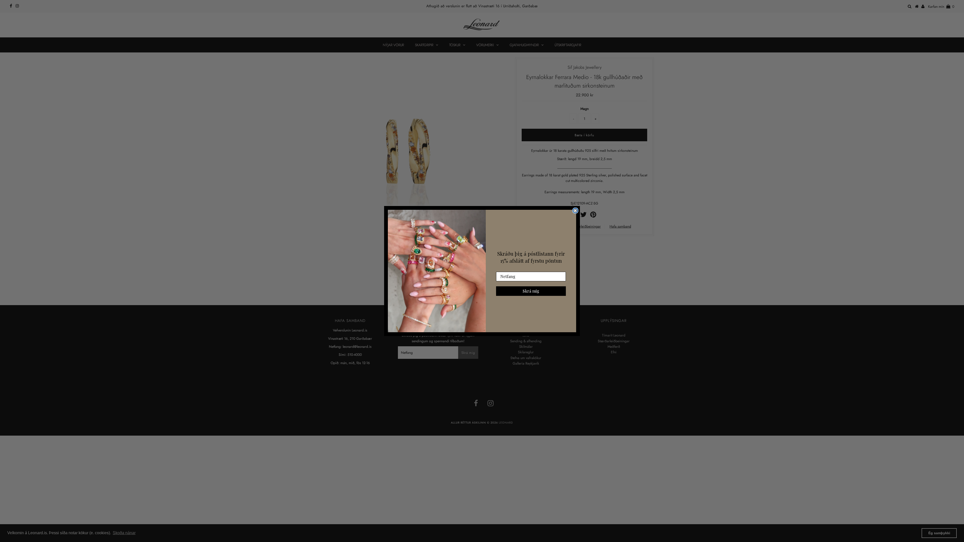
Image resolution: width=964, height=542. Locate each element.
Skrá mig (531, 291)
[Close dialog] (575, 210)
